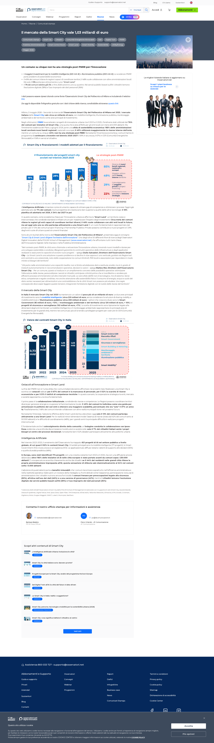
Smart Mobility (88, 45)
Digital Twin (110, 40)
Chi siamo (166, 3)
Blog (155, 3)
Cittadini (59, 40)
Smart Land (73, 45)
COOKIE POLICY (138, 737)
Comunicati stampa (46, 24)
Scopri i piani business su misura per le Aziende (161, 86)
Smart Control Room (56, 45)
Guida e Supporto (95, 2)
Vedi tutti (77, 631)
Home (24, 24)
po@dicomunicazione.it (101, 518)
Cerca (146, 10)
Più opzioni (188, 734)
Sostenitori (180, 3)
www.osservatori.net (81, 240)
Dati (100, 40)
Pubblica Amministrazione (33, 45)
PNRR (121, 40)
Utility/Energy (117, 45)
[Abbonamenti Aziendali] (177, 86)
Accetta (188, 726)
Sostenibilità (103, 45)
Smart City (47, 40)
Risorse (32, 24)
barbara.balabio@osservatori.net (49, 518)
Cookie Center (156, 701)
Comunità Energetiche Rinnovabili (80, 40)
